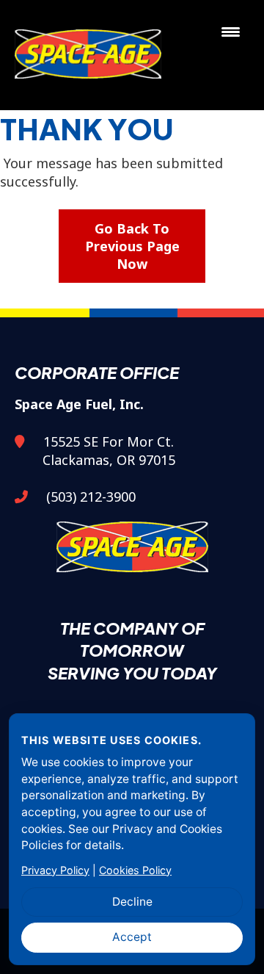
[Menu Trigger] (230, 31)
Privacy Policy (55, 870)
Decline (132, 902)
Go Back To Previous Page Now (132, 246)
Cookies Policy (135, 870)
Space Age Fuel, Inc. (90, 54)
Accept (132, 937)
